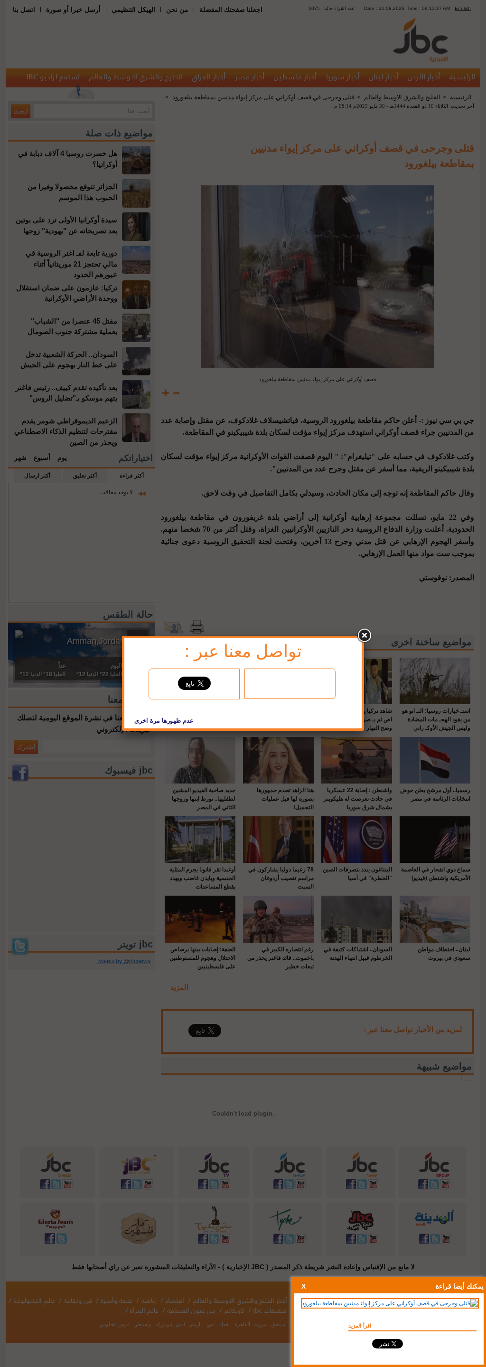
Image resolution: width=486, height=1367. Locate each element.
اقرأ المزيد (359, 1326)
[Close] (364, 635)
